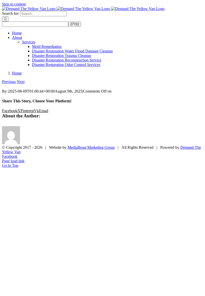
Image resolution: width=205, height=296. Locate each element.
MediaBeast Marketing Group (91, 147)
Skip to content (14, 4)
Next (20, 82)
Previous (9, 82)
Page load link (13, 161)
